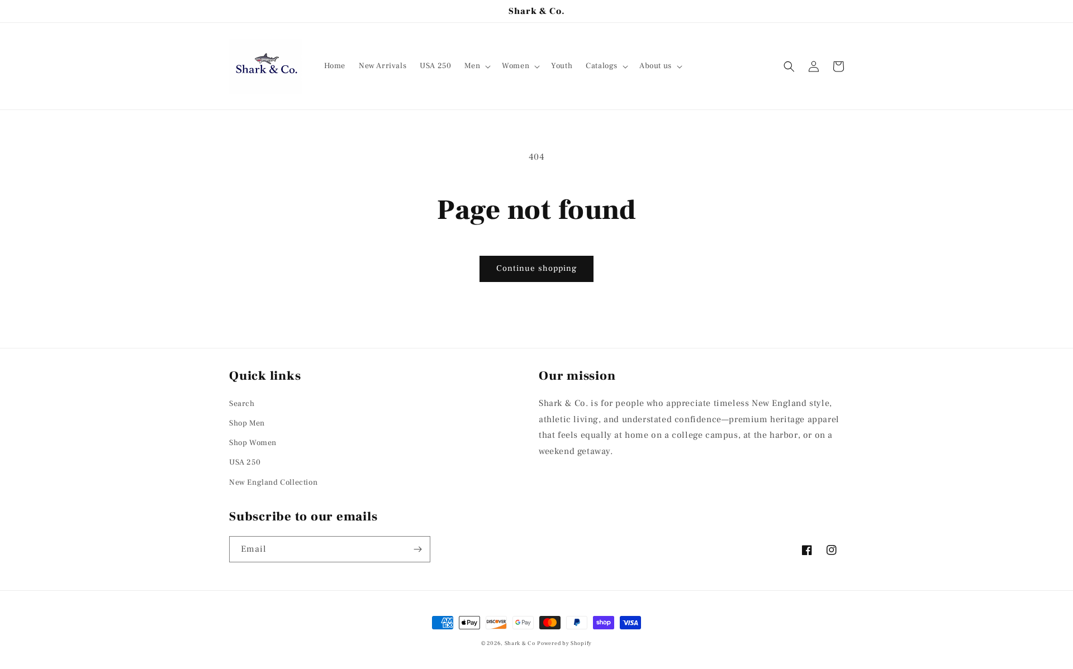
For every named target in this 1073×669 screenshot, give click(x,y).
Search (242, 404)
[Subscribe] (417, 549)
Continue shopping (536, 268)
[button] (476, 66)
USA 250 (244, 462)
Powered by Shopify (564, 643)
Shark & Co (520, 643)
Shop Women (253, 443)
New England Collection (273, 482)
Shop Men (247, 423)
